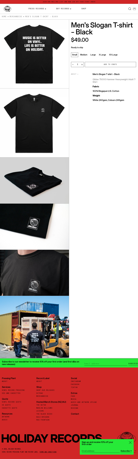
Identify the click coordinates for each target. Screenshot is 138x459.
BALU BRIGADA (42, 417)
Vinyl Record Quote (11, 402)
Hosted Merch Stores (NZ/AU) (51, 402)
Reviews (74, 408)
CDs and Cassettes (11, 393)
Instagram (76, 381)
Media (73, 399)
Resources (7, 413)
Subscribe (125, 451)
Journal (75, 405)
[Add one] (82, 64)
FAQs (73, 396)
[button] (129, 9)
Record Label (42, 378)
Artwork (6, 417)
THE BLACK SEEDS (44, 414)
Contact (75, 414)
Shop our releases (45, 390)
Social (74, 378)
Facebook (75, 384)
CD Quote (6, 405)
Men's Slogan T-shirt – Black (41, 17)
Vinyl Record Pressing (13, 390)
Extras (39, 393)
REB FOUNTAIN (43, 420)
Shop (39, 387)
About (5, 381)
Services (6, 387)
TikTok (74, 387)
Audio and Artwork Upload (84, 402)
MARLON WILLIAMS (44, 408)
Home (4, 17)
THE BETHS (41, 405)
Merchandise (16, 17)
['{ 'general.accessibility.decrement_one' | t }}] (73, 64)
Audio (4, 420)
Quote (5, 399)
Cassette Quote (9, 408)
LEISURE (40, 411)
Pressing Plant (9, 378)
